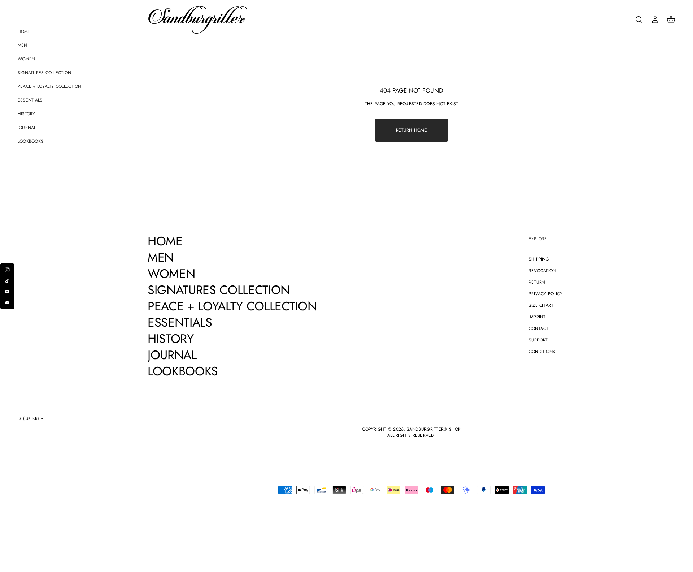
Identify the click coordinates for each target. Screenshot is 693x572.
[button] (639, 20)
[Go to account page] (655, 20)
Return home (411, 130)
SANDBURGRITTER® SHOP (434, 429)
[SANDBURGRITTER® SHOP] (198, 19)
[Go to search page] (639, 20)
